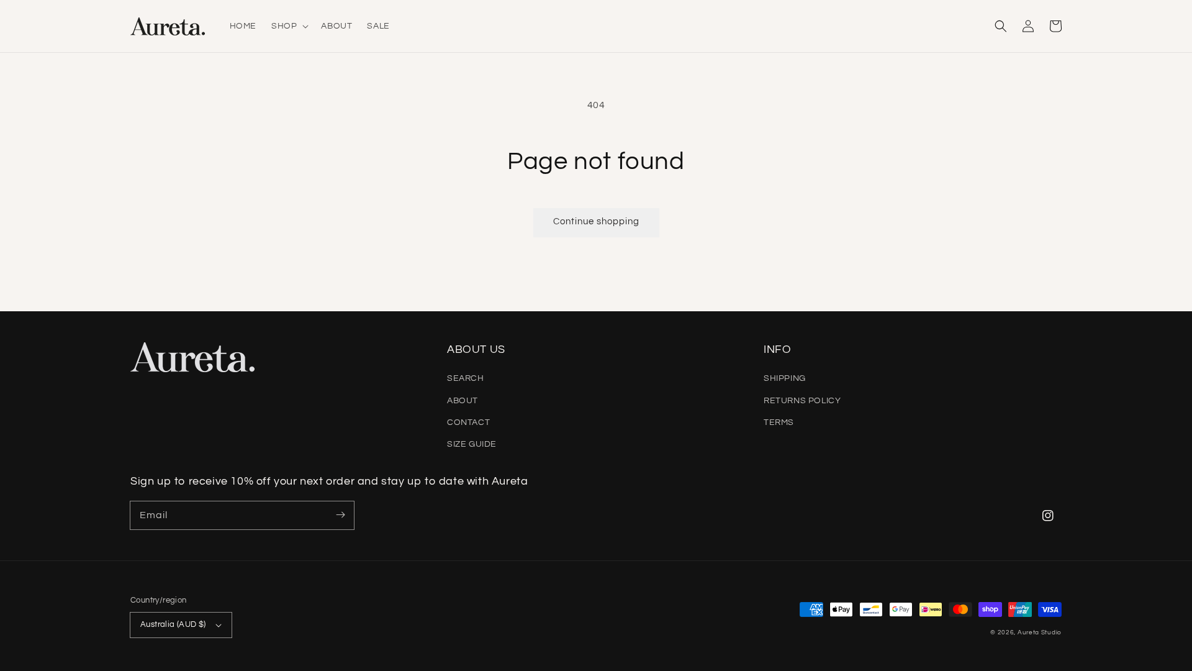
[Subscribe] (340, 515)
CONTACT (468, 422)
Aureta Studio (1040, 632)
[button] (1000, 26)
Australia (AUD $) (173, 624)
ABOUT (462, 400)
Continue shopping (596, 221)
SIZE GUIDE (472, 444)
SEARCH (465, 378)
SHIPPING (785, 378)
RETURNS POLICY (802, 400)
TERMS (779, 422)
